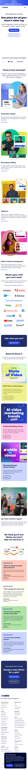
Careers (16, 751)
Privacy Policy (8, 761)
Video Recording (4, 738)
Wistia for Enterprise (4, 749)
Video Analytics (4, 724)
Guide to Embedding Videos (19, 725)
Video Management (4, 718)
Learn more (4, 269)
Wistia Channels (4, 719)
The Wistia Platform (4, 703)
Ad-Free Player (4, 716)
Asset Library (17, 708)
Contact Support (18, 738)
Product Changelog (18, 734)
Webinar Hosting (4, 729)
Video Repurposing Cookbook (20, 723)
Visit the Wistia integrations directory (13, 285)
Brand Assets (17, 750)
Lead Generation (4, 730)
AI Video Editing (4, 741)
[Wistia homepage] (5, 7)
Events (16, 705)
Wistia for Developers (5, 747)
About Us (16, 748)
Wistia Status (17, 736)
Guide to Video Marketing (19, 727)
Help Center (17, 731)
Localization (3, 721)
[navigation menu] (25, 7)
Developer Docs (17, 733)
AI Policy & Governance (19, 744)
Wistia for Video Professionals (6, 751)
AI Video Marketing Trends (19, 720)
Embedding (3, 714)
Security (16, 742)
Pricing (2, 708)
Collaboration (3, 743)
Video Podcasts (4, 723)
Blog (15, 703)
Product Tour (3, 705)
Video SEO (3, 734)
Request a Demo (4, 707)
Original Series (17, 714)
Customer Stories (18, 707)
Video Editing (3, 740)
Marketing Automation (5, 732)
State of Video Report (18, 718)
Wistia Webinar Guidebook (19, 722)
